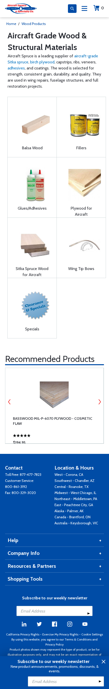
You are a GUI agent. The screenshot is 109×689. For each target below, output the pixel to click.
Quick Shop (57, 432)
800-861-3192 (16, 486)
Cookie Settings (92, 634)
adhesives (16, 68)
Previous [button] (9, 401)
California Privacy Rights (22, 634)
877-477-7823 (30, 474)
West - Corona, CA (69, 474)
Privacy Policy (54, 644)
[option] (54, 406)
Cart (102, 8)
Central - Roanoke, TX (71, 486)
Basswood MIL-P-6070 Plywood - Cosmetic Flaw (52, 421)
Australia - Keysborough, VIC (76, 523)
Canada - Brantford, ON (72, 517)
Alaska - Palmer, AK (69, 511)
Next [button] (99, 401)
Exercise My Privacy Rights (60, 634)
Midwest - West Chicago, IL (75, 492)
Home (11, 23)
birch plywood (42, 62)
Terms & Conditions (78, 639)
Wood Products (34, 23)
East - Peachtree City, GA (74, 505)
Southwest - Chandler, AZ (75, 480)
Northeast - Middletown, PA (76, 499)
